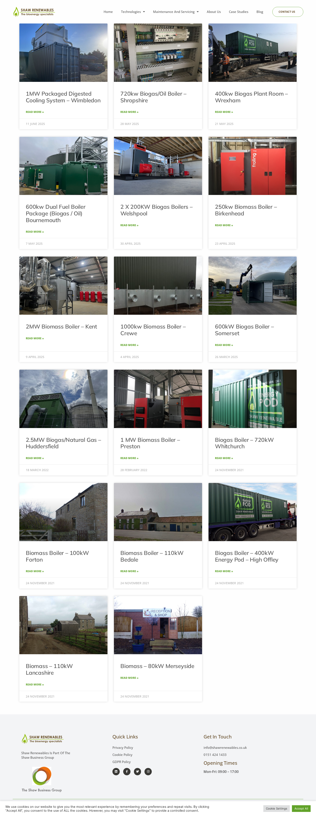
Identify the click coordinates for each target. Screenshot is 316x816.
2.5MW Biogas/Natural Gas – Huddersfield (63, 443)
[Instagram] (148, 771)
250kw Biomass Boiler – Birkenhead (246, 210)
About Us (214, 11)
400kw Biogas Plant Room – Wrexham (251, 97)
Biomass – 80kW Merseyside (157, 666)
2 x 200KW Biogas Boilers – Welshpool (156, 210)
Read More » (35, 112)
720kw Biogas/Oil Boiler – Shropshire (153, 97)
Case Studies (238, 11)
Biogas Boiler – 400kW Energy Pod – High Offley (246, 556)
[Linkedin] (116, 771)
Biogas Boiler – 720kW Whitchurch (244, 443)
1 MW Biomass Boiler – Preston (150, 443)
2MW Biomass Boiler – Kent (61, 326)
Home (108, 11)
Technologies (131, 11)
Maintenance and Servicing (174, 11)
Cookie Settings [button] (276, 808)
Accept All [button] (301, 808)
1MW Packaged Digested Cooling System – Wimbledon (63, 97)
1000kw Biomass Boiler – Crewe (153, 330)
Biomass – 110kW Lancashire (49, 669)
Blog (259, 11)
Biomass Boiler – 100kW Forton (57, 556)
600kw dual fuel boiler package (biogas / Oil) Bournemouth (56, 213)
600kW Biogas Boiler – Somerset (244, 330)
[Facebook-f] (126, 771)
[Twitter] (137, 771)
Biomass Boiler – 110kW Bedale (152, 556)
